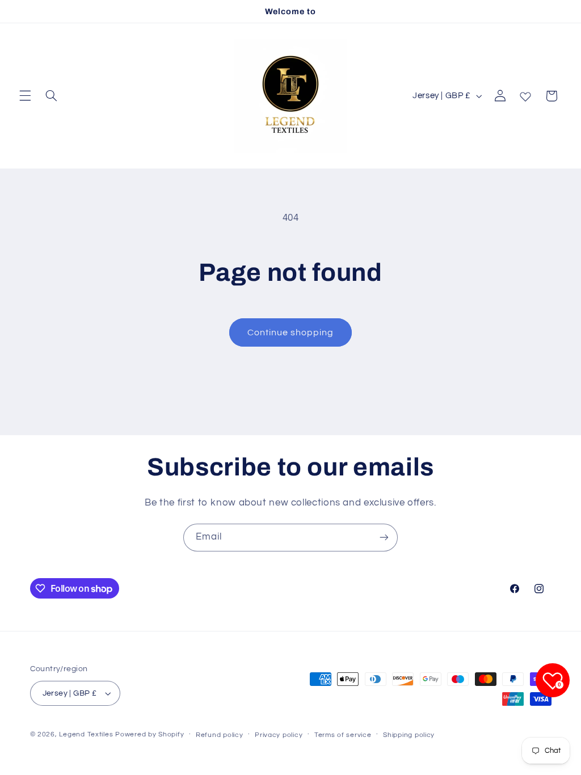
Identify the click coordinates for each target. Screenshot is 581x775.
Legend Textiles (86, 734)
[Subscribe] (384, 537)
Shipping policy (409, 735)
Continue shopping (290, 332)
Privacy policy (278, 735)
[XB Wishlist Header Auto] (525, 94)
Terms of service (343, 735)
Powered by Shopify (149, 734)
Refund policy (219, 735)
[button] (25, 96)
